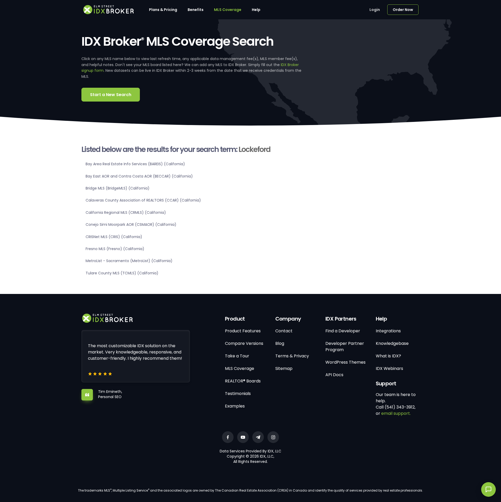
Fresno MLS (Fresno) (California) (115, 248)
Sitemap (284, 368)
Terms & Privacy (292, 356)
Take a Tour (237, 356)
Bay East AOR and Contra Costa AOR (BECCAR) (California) (139, 176)
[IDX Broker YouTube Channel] (243, 437)
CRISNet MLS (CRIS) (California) (114, 236)
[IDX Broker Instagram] (273, 437)
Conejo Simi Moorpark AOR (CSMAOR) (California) (131, 224)
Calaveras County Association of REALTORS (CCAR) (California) (143, 200)
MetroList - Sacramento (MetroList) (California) (129, 260)
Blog (279, 343)
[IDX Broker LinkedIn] (258, 437)
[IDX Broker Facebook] (228, 437)
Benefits (196, 9)
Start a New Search (110, 95)
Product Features (243, 331)
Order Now (403, 9)
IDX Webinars (389, 368)
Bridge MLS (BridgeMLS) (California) (118, 188)
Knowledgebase (392, 343)
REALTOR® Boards (243, 381)
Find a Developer (342, 331)
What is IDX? (388, 356)
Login (374, 9)
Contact (284, 331)
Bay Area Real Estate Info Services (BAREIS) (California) (135, 164)
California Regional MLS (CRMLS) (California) (126, 212)
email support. (396, 413)
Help (256, 9)
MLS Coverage (227, 9)
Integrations (388, 331)
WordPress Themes (345, 362)
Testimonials (238, 394)
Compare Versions (244, 343)
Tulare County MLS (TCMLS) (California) (122, 273)
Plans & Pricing (163, 9)
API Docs (334, 375)
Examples (235, 406)
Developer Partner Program (344, 346)
